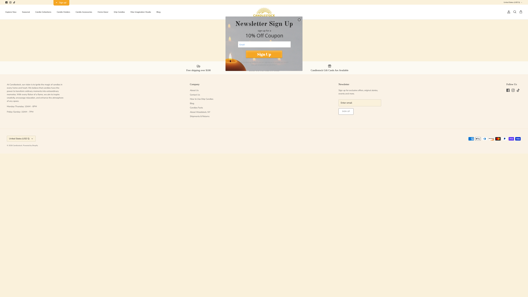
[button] (299, 19)
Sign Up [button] (264, 54)
